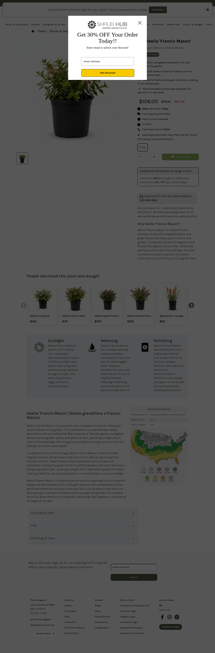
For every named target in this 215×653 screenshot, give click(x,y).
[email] (107, 59)
